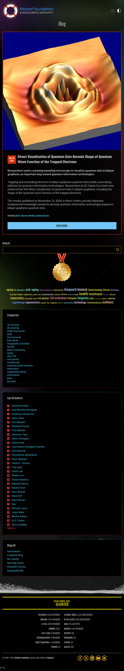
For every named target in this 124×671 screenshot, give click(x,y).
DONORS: (52, 629)
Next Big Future (15, 563)
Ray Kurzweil (14, 337)
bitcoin (106, 290)
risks (48, 303)
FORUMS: (54, 647)
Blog (62, 24)
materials (30, 216)
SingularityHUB (15, 570)
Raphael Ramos (20, 483)
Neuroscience (97, 299)
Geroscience (13, 551)
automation (13, 375)
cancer (20, 295)
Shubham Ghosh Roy (23, 414)
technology (80, 303)
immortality (17, 298)
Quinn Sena (20, 216)
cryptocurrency (28, 295)
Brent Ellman (18, 500)
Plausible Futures (16, 566)
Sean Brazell (18, 491)
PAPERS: (67, 643)
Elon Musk (12, 340)
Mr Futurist (13, 559)
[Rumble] (104, 658)
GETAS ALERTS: (70, 620)
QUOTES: (67, 647)
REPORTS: (68, 633)
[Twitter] (86, 658)
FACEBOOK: (42, 615)
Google (76, 295)
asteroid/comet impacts (20, 365)
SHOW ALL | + (11, 528)
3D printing (13, 324)
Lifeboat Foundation (21, 658)
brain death (13, 295)
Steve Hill (17, 495)
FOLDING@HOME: (43, 638)
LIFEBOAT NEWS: (70, 615)
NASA (92, 299)
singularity (53, 303)
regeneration (32, 302)
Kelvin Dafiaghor (20, 438)
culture (35, 295)
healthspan (96, 294)
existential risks (47, 295)
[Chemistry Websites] (62, 268)
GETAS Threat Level (62, 604)
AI (15, 290)
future (64, 294)
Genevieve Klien (20, 405)
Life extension (58, 298)
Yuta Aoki (17, 467)
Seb (14, 504)
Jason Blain (18, 512)
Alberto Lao (18, 475)
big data (11, 381)
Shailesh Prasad (20, 426)
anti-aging (32, 290)
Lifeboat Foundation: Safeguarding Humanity (54, 10)
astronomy (13, 368)
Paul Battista (18, 430)
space (60, 303)
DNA (9, 334)
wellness (107, 303)
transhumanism (94, 302)
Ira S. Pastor (18, 520)
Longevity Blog (15, 555)
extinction (57, 295)
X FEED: (44, 624)
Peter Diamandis (16, 331)
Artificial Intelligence (46, 290)
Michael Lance (19, 508)
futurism (70, 295)
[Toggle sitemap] (113, 11)
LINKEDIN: (43, 620)
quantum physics (42, 216)
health (83, 294)
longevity (83, 298)
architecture (13, 362)
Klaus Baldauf (19, 459)
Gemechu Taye (20, 434)
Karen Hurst (18, 442)
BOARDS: (67, 629)
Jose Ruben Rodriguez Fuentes (28, 446)
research (43, 303)
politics (104, 299)
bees (9, 378)
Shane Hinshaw (20, 479)
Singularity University (18, 343)
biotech (82, 290)
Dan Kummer (19, 450)
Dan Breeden (18, 422)
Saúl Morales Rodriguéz (24, 409)
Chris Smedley (19, 524)
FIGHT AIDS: (46, 633)
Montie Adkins (19, 516)
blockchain (115, 290)
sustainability (68, 303)
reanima (111, 298)
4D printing (13, 328)
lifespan (72, 298)
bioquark (70, 290)
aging (10, 290)
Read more (62, 226)
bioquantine (59, 290)
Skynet (10, 346)
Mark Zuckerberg (16, 350)
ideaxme (112, 295)
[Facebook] (80, 658)
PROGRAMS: (68, 638)
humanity (106, 295)
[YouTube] (98, 658)
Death (39, 295)
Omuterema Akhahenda (24, 454)
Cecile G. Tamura (21, 463)
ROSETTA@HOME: (42, 643)
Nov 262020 (12, 159)
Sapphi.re (50, 658)
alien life (11, 356)
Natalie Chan (18, 487)
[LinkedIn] (92, 658)
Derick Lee (17, 471)
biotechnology (95, 290)
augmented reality (16, 371)
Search (117, 249)
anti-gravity (13, 359)
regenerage (18, 302)
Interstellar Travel (30, 299)
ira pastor (43, 298)
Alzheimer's (21, 290)
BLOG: (66, 624)
